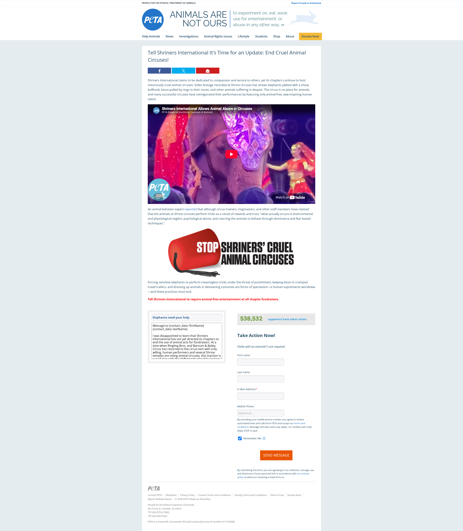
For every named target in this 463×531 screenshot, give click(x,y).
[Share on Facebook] (159, 71)
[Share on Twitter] (183, 71)
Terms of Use (277, 495)
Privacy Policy (187, 495)
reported (190, 209)
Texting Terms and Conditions (250, 495)
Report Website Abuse (160, 499)
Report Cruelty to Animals (304, 3)
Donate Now (294, 495)
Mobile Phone (245, 406)
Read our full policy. (200, 499)
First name (243, 355)
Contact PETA (155, 495)
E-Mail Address (246, 389)
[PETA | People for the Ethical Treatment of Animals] (153, 20)
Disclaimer (171, 495)
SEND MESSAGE (276, 455)
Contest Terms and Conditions (214, 495)
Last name (243, 372)
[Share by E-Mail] (207, 71)
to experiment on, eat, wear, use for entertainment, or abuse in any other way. (260, 18)
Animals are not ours (198, 18)
